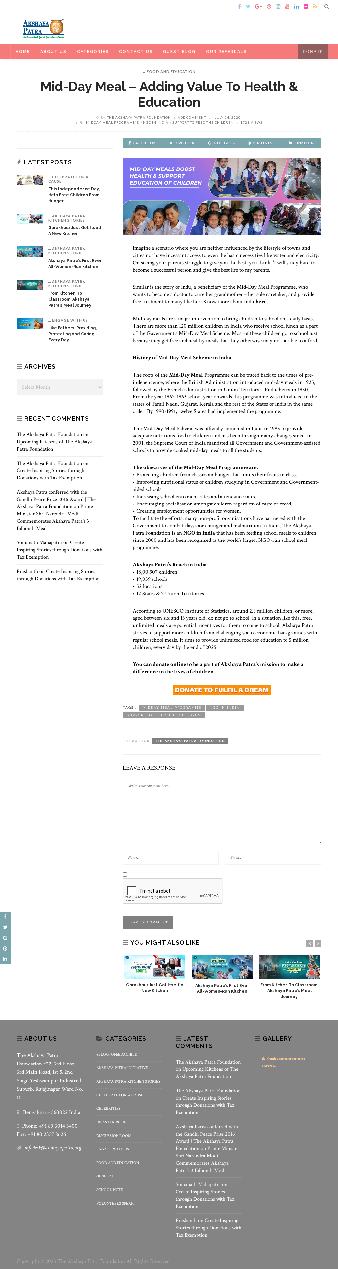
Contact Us (136, 51)
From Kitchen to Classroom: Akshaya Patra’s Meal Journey (289, 991)
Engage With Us (70, 320)
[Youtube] (287, 7)
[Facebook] (239, 7)
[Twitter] (248, 7)
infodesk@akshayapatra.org (52, 1147)
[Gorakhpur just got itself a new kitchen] (154, 966)
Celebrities (108, 1108)
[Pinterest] (269, 7)
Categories (93, 51)
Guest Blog (179, 51)
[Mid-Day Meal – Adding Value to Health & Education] (222, 195)
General (105, 1176)
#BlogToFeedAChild (116, 1054)
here (261, 301)
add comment (192, 117)
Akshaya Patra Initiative (122, 1067)
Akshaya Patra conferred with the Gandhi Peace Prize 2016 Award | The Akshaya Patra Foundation (56, 499)
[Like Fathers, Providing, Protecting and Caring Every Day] (30, 322)
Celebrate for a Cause (68, 179)
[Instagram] (278, 7)
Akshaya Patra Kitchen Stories (66, 218)
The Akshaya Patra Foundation (139, 117)
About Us (53, 51)
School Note (109, 1189)
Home (26, 7)
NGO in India (155, 122)
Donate (313, 51)
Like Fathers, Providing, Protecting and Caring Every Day (72, 334)
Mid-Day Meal (186, 375)
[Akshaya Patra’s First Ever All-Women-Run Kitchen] (222, 967)
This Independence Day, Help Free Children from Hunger (74, 195)
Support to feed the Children (203, 122)
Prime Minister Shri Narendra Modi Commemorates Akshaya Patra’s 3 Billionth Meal (55, 517)
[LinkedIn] (296, 7)
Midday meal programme (112, 122)
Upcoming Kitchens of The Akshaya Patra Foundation (207, 1073)
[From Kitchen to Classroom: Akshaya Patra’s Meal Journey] (289, 966)
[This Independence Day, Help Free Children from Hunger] (30, 179)
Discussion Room (114, 1135)
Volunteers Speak (115, 1203)
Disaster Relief (112, 1122)
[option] (154, 974)
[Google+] (258, 7)
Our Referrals (226, 51)
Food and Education (171, 71)
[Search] (327, 7)
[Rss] (315, 7)
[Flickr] (306, 7)
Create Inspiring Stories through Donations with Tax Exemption (50, 474)
